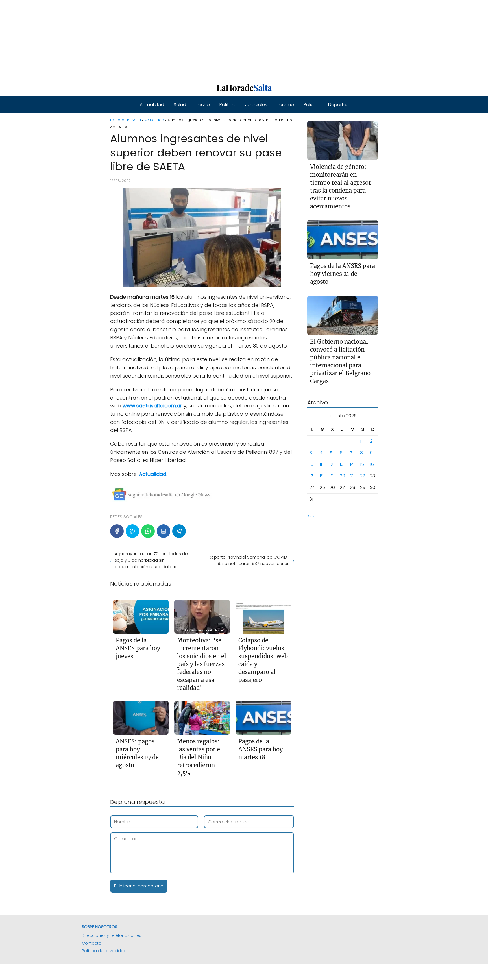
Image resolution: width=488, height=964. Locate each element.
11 (321, 464)
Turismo (285, 104)
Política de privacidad (104, 951)
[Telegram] (179, 531)
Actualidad (152, 104)
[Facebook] (117, 531)
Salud (180, 104)
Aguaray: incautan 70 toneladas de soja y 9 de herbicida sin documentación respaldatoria (151, 560)
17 (311, 476)
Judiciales (256, 104)
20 (342, 476)
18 (322, 476)
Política (227, 104)
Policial (311, 104)
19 (332, 476)
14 (352, 464)
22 (362, 476)
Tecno (203, 104)
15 (362, 464)
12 (331, 464)
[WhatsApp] (148, 531)
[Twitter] (132, 531)
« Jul (312, 516)
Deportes (338, 104)
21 (352, 476)
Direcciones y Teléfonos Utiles (111, 935)
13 (341, 464)
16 (372, 464)
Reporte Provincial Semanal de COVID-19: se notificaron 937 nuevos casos (249, 560)
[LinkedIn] (163, 531)
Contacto (91, 943)
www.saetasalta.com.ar (152, 405)
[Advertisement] (169, 39)
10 (311, 464)
